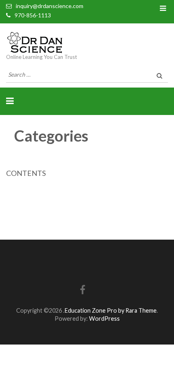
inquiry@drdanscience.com (49, 5)
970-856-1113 (33, 15)
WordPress (104, 318)
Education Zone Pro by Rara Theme (110, 310)
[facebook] (82, 291)
